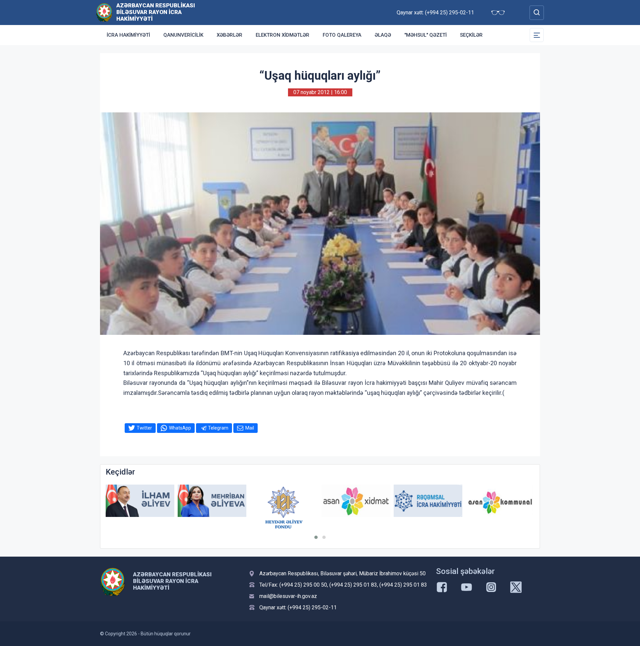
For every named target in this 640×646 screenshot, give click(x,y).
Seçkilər (471, 35)
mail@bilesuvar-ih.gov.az (288, 596)
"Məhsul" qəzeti (425, 35)
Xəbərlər (229, 35)
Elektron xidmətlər (282, 35)
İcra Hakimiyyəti (128, 35)
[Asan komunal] (500, 501)
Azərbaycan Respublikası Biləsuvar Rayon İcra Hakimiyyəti (155, 12)
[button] (316, 537)
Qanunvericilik (183, 35)
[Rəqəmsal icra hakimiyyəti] (428, 501)
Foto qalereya (342, 35)
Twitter (144, 428)
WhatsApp (180, 428)
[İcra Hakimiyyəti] (104, 12)
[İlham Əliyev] (140, 501)
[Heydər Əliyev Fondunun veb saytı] (284, 508)
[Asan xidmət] (356, 501)
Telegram (218, 428)
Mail (249, 428)
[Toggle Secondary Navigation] (536, 35)
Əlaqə (383, 35)
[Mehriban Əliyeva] (212, 501)
